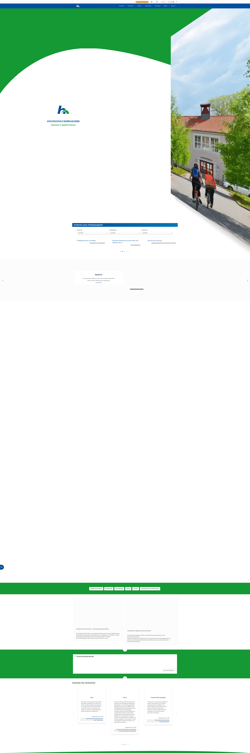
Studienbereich (113, 230)
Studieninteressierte (96, 588)
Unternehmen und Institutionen (150, 588)
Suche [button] (162, 2)
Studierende (108, 588)
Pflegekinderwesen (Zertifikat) (86, 240)
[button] (120, 251)
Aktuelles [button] (121, 6)
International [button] (148, 6)
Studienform (144, 230)
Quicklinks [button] (170, 2)
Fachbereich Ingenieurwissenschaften (139, 631)
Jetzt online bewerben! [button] (142, 2)
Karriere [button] (165, 6)
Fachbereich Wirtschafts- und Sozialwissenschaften (92, 629)
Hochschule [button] (130, 6)
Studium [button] (139, 6)
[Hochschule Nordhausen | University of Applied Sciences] (78, 6)
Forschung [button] (157, 6)
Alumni (128, 588)
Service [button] (173, 6)
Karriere (135, 588)
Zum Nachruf (99, 282)
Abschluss (79, 230)
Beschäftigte (119, 588)
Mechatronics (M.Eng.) (155, 240)
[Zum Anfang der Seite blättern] (246, 749)
